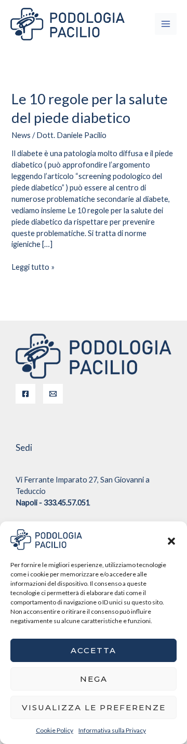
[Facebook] (25, 394)
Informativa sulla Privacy (112, 730)
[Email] (53, 394)
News (21, 135)
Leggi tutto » (33, 266)
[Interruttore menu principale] (166, 24)
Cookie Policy (54, 730)
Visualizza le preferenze (94, 707)
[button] (171, 539)
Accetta (93, 650)
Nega (94, 679)
